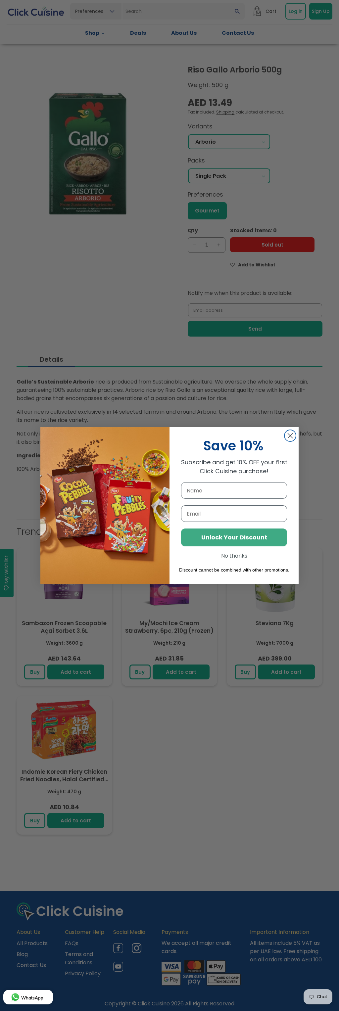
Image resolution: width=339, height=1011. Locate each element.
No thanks (234, 556)
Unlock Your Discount (234, 537)
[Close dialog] (290, 435)
